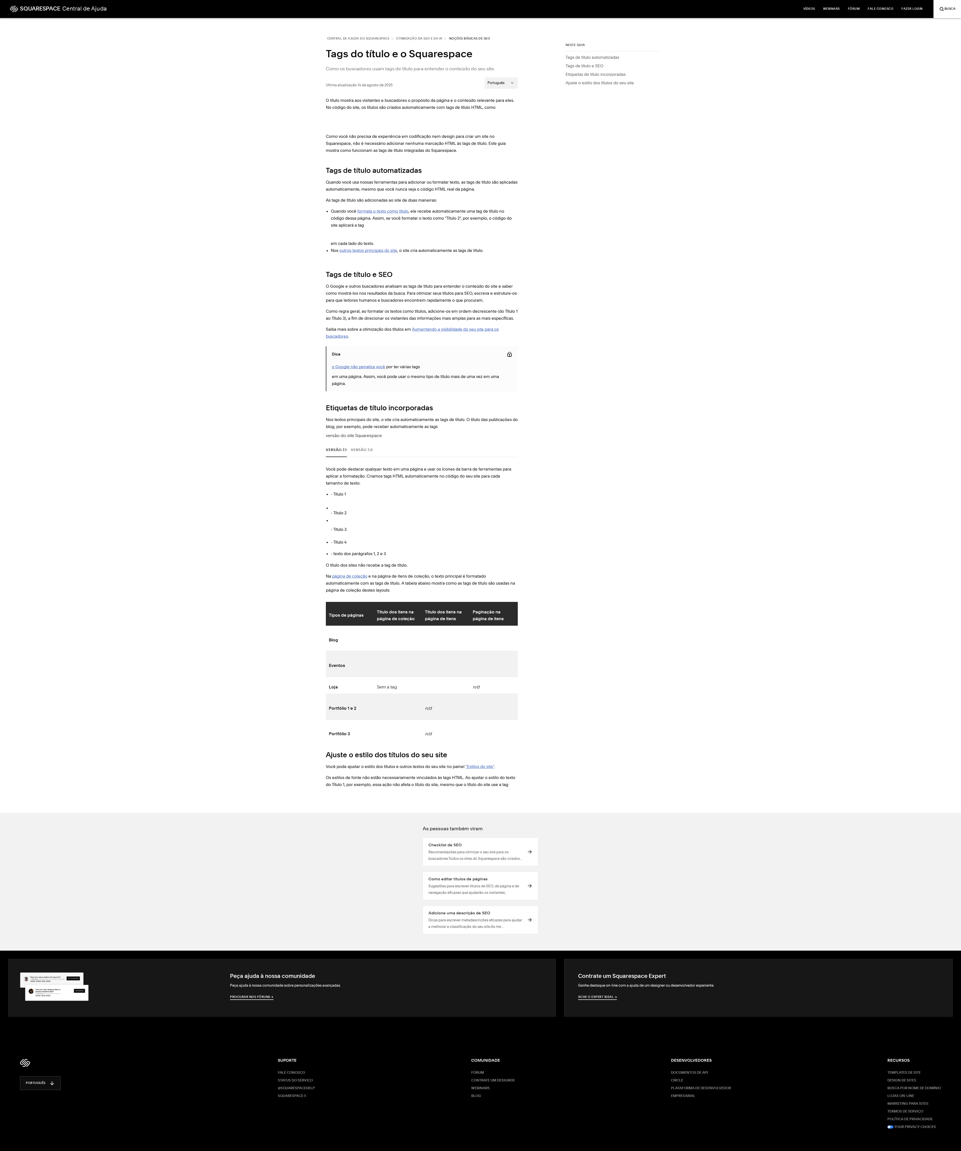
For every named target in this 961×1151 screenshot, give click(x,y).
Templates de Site (904, 1072)
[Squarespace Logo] (25, 1063)
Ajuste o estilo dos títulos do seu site (600, 82)
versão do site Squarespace (354, 436)
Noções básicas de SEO (469, 38)
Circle (677, 1080)
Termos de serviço (905, 1111)
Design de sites (901, 1080)
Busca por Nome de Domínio (914, 1088)
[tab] (336, 450)
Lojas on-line (900, 1096)
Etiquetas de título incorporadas (596, 74)
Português (36, 1083)
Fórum (477, 1072)
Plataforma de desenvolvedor (701, 1088)
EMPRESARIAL (683, 1096)
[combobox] (501, 82)
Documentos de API (689, 1072)
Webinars (480, 1088)
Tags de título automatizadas (592, 57)
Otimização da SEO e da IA (419, 38)
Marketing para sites (907, 1103)
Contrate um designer (493, 1080)
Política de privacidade (910, 1119)
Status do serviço (295, 1080)
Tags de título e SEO (584, 65)
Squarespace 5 (292, 1096)
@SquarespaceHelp (296, 1088)
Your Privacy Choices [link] (914, 1127)
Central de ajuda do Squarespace (358, 38)
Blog (476, 1096)
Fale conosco (291, 1072)
